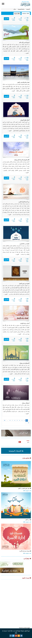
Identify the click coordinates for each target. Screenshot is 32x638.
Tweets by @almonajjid (24, 627)
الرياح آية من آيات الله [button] (24, 42)
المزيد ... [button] (27, 53)
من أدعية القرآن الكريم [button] (24, 201)
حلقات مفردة (17, 13)
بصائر (15, 9)
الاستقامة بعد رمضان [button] (24, 363)
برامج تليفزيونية (21, 9)
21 (28, 422)
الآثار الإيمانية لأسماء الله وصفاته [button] (21, 159)
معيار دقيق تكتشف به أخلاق (24, 488)
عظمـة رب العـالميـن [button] (24, 243)
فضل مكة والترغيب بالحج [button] (23, 82)
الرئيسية (28, 9)
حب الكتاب (27, 519)
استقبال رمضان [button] (25, 403)
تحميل (6, 18)
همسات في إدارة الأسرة (24, 551)
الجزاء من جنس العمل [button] (24, 283)
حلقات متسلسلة (25, 13)
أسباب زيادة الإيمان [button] (24, 323)
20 (4, 420)
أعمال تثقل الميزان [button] (24, 120)
